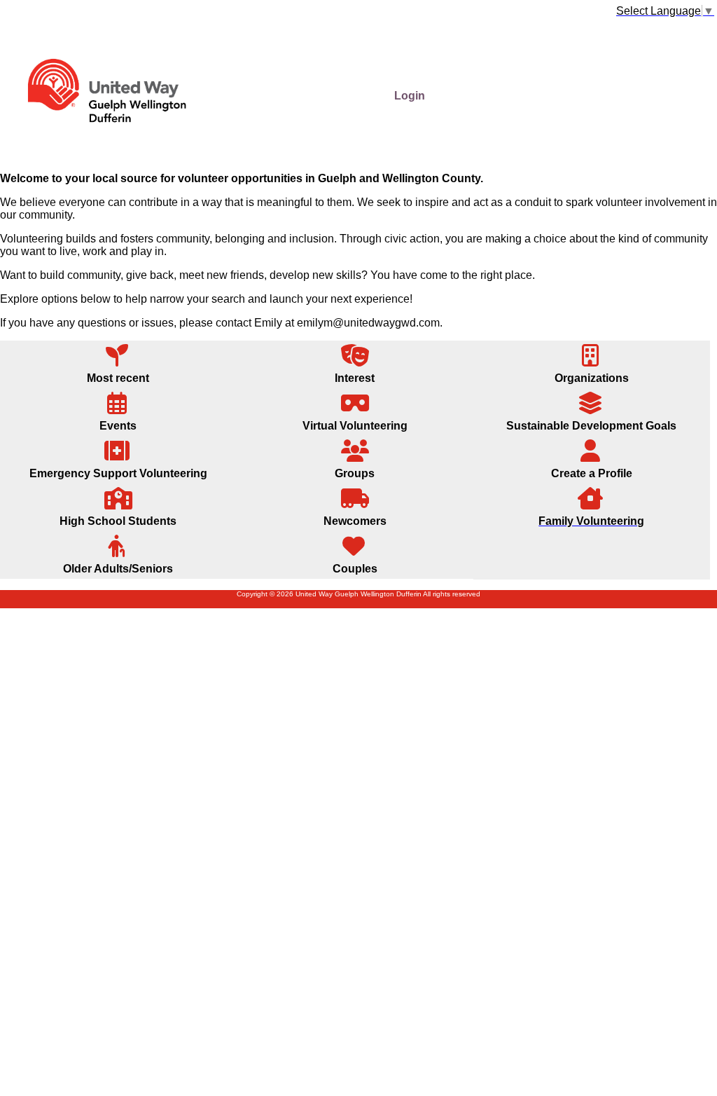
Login (409, 96)
